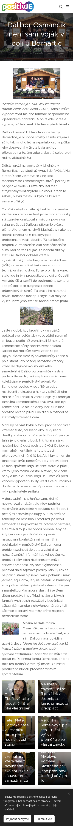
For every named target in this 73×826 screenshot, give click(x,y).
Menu (67, 6)
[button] (60, 6)
